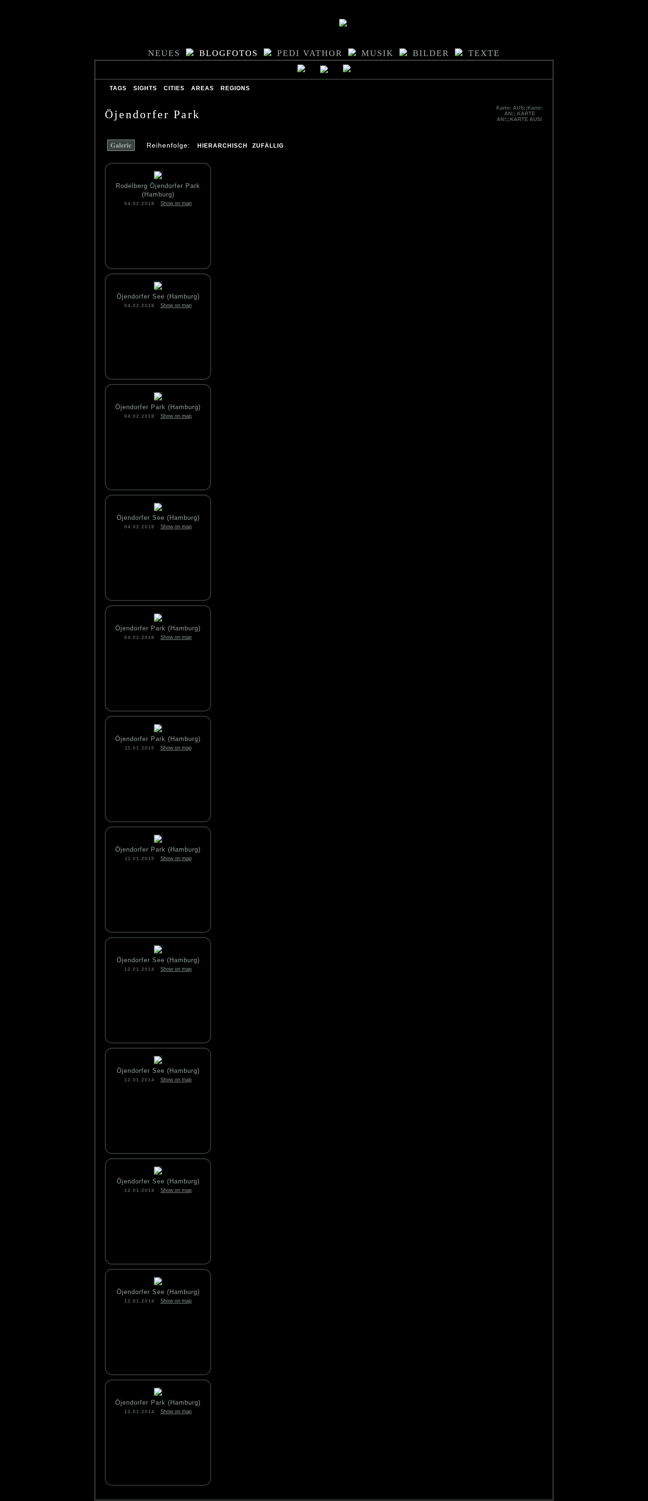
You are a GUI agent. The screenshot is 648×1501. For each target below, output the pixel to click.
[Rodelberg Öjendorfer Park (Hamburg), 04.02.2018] (158, 177)
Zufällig (268, 145)
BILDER (431, 53)
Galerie (121, 145)
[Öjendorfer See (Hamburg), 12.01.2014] (158, 951)
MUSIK (377, 53)
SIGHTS (145, 88)
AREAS (202, 88)
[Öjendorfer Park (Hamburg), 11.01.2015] (158, 730)
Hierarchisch (222, 145)
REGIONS (235, 88)
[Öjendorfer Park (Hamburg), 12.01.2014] (158, 1393)
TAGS (118, 88)
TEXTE (484, 53)
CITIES (174, 88)
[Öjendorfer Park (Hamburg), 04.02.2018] (158, 398)
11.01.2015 (140, 747)
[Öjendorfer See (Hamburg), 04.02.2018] (158, 287)
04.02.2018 (139, 203)
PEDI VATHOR (310, 53)
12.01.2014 (139, 969)
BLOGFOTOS (228, 53)
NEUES (164, 53)
